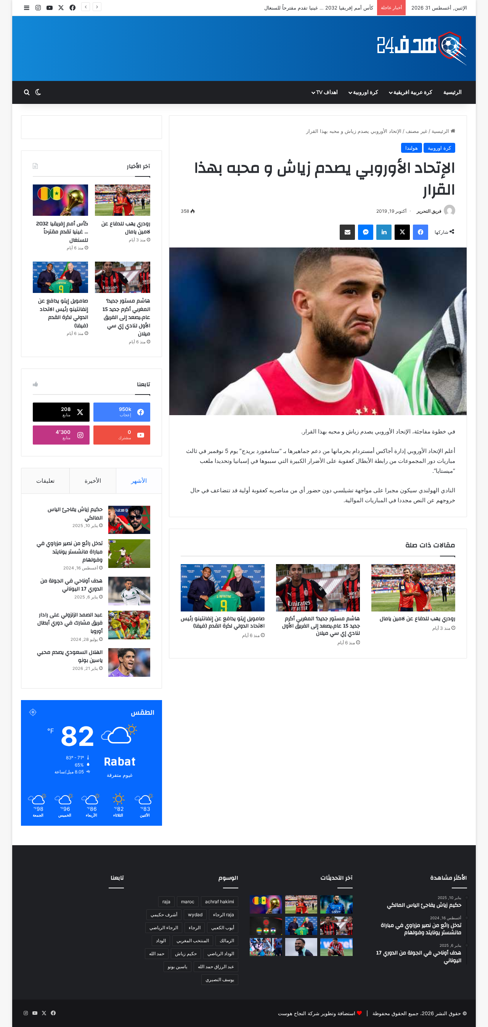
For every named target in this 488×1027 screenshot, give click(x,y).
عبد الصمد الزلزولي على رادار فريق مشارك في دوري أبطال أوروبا (70, 623)
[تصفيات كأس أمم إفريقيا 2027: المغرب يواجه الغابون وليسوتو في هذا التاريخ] (266, 926)
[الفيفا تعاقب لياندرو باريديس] (266, 947)
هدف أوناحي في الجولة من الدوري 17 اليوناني (71, 585)
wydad (195, 914)
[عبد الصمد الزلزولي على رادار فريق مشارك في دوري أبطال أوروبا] (129, 625)
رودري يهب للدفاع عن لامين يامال (417, 619)
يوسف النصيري (219, 979)
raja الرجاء (223, 914)
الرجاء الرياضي (163, 927)
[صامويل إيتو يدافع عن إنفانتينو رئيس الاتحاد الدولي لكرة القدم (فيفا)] (223, 587)
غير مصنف (416, 131)
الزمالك (227, 940)
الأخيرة (93, 480)
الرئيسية (452, 92)
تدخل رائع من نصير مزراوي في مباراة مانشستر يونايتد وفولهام (70, 552)
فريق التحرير (429, 211)
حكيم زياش (186, 953)
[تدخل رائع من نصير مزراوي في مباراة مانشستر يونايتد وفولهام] (129, 553)
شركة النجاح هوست (298, 1013)
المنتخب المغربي (193, 940)
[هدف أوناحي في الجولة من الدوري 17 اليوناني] (129, 591)
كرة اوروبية (365, 92)
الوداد (161, 940)
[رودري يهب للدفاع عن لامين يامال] (413, 587)
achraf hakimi (219, 901)
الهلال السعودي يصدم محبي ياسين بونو (70, 656)
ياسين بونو (177, 966)
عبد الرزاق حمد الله (216, 966)
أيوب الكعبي (222, 927)
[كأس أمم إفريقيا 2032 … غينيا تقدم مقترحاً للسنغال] (60, 200)
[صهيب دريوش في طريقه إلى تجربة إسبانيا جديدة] (336, 947)
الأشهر (139, 480)
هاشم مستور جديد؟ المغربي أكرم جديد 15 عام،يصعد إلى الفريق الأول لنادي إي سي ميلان (321, 626)
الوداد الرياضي (220, 953)
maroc (187, 901)
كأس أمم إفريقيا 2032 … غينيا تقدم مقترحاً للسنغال (318, 8)
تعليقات (45, 480)
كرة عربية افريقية (412, 92)
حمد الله (156, 953)
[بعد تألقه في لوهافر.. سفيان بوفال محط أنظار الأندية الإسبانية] (301, 947)
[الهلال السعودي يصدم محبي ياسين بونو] (129, 662)
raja (166, 901)
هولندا (411, 148)
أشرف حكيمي (164, 914)
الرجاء (195, 927)
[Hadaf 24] (422, 48)
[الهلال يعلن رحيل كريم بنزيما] (336, 904)
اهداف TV (327, 92)
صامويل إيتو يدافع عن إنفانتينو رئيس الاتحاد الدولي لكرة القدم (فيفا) (223, 622)
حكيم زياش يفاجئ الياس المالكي (75, 514)
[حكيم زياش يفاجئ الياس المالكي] (129, 519)
